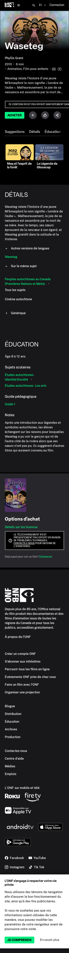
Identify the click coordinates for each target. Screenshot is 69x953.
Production (12, 737)
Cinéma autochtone (18, 299)
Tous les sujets (15, 290)
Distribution (13, 714)
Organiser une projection (22, 692)
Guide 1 (10, 404)
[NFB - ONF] (9, 5)
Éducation (53, 132)
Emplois (10, 774)
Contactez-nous (24, 543)
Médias (10, 766)
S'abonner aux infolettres (22, 661)
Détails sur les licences (21, 527)
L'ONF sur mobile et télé (22, 788)
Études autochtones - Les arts (25, 386)
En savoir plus (49, 940)
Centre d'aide (14, 758)
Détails (34, 132)
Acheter (14, 115)
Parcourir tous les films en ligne (27, 669)
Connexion (45, 556)
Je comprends (19, 940)
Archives (11, 729)
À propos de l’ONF (18, 637)
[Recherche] (33, 5)
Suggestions (15, 132)
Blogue (10, 706)
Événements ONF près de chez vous (30, 677)
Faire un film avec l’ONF (22, 684)
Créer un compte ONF (20, 654)
